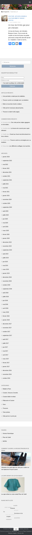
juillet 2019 (6, 257)
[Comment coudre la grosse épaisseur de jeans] (16, 465)
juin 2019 (5, 261)
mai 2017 (5, 351)
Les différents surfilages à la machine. (19, 146)
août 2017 (5, 339)
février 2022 (6, 168)
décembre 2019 (7, 242)
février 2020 (6, 234)
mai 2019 (5, 265)
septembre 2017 (7, 335)
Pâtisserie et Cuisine (8, 400)
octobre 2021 (6, 176)
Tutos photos (6, 412)
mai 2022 (5, 164)
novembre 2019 (7, 246)
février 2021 (6, 191)
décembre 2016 (7, 370)
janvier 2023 (6, 156)
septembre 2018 (7, 289)
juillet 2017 (6, 343)
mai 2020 (5, 222)
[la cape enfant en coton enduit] (12, 492)
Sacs (4, 404)
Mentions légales (12, 533)
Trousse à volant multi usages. (11, 111)
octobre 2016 (6, 378)
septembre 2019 (7, 250)
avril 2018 (5, 308)
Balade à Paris (7, 389)
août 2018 (5, 292)
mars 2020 (6, 230)
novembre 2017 (7, 327)
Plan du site (20, 533)
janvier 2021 (6, 195)
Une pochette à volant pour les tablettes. (14, 96)
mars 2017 (6, 358)
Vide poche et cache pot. (10, 416)
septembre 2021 (7, 180)
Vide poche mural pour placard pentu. (13, 108)
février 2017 (6, 362)
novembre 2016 (7, 374)
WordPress (14, 531)
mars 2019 (6, 269)
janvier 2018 (6, 320)
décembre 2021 (7, 172)
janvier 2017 (6, 366)
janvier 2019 (6, 273)
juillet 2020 (6, 215)
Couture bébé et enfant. (16, 18)
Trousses (5, 408)
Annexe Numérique (8, 433)
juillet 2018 (6, 296)
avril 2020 (5, 226)
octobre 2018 (6, 285)
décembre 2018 (7, 277)
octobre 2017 (6, 331)
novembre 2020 (7, 199)
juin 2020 (5, 219)
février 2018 (6, 316)
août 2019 (5, 254)
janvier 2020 (6, 238)
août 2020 (5, 211)
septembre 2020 (7, 207)
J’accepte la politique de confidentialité (13, 83)
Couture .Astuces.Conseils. (17, 16)
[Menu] (30, 2)
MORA (5, 441)
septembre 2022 (7, 160)
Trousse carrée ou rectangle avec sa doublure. (16, 100)
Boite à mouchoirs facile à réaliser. (12, 104)
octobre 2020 (6, 203)
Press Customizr (27, 531)
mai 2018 (5, 304)
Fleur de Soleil (7, 437)
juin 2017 (5, 347)
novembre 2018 (7, 281)
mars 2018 (6, 312)
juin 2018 (5, 300)
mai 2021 (5, 187)
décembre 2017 (7, 323)
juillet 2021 (6, 184)
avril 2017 (5, 355)
